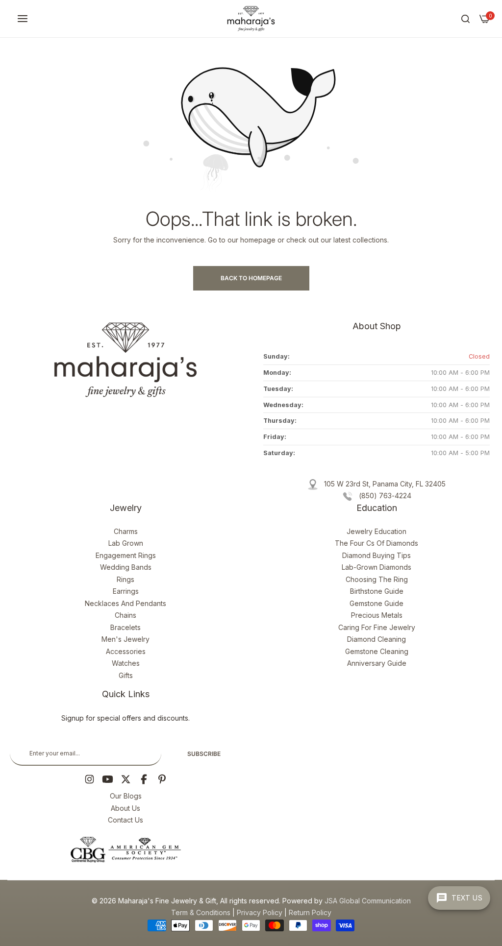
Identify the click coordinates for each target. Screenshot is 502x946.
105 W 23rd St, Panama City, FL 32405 (385, 484)
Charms (126, 531)
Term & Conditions (200, 912)
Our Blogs (126, 796)
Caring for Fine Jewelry (376, 627)
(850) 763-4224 (385, 495)
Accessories (126, 651)
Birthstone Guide (376, 591)
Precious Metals (376, 615)
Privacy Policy (259, 912)
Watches (126, 663)
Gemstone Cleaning (376, 651)
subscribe (204, 753)
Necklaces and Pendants (125, 603)
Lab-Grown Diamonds (376, 567)
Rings (125, 579)
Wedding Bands (125, 567)
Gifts (126, 675)
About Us (125, 808)
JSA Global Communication (368, 901)
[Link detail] (89, 779)
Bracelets (125, 627)
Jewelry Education (376, 531)
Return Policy (310, 912)
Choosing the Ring (377, 579)
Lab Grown (125, 543)
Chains (125, 615)
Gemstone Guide (376, 603)
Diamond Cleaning (376, 639)
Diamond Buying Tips (376, 555)
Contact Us (125, 820)
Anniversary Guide (376, 663)
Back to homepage (251, 278)
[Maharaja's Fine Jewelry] (251, 18)
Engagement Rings (126, 555)
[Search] (465, 19)
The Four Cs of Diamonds (376, 543)
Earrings (126, 591)
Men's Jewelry (125, 639)
